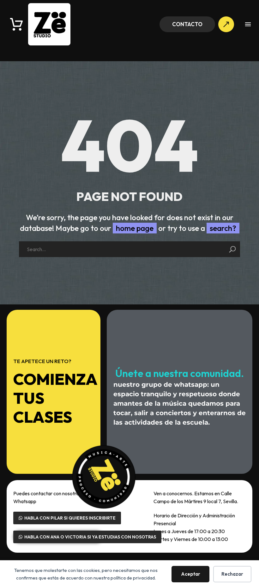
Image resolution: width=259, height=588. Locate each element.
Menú (248, 24)
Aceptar (190, 574)
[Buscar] (232, 249)
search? (223, 228)
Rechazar (232, 574)
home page (135, 228)
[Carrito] (16, 24)
